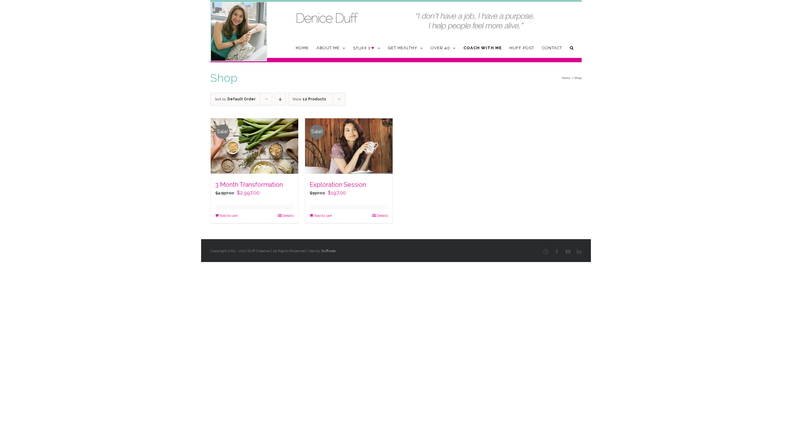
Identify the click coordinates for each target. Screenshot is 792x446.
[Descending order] (280, 99)
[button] (572, 48)
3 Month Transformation (249, 184)
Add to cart (229, 215)
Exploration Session (338, 184)
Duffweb (328, 251)
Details (288, 215)
